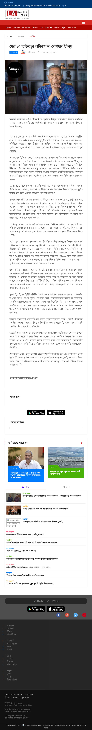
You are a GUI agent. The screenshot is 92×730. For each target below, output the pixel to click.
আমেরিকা (17, 28)
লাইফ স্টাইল (72, 28)
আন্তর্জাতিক (48, 28)
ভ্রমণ (8, 674)
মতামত (10, 658)
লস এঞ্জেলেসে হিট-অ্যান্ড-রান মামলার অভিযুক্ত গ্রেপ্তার (25, 534)
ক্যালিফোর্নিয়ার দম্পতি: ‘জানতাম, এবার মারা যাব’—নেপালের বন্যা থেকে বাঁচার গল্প (52, 496)
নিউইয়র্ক (10, 640)
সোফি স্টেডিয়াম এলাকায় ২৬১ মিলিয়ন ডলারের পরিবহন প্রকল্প (28, 567)
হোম (10, 36)
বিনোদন (35, 28)
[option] (33, 5)
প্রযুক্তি (64, 28)
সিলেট (9, 649)
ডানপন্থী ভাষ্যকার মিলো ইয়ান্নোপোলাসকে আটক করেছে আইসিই (45, 508)
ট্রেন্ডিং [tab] (68, 487)
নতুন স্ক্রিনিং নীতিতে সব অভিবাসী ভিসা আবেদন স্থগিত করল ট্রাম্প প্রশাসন (32, 559)
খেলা (41, 28)
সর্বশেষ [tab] (27, 487)
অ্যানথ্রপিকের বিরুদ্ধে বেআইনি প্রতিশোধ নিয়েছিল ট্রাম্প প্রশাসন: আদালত (31, 542)
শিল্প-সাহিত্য (12, 679)
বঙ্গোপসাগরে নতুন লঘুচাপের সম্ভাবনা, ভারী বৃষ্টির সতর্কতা (65, 472)
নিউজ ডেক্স (31, 52)
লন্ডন (9, 646)
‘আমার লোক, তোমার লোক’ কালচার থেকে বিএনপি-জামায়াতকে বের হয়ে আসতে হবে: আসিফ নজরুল (25, 475)
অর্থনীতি (57, 28)
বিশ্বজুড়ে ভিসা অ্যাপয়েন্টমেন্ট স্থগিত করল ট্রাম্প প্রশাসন (25, 575)
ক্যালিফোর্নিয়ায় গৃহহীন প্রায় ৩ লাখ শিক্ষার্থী (21, 550)
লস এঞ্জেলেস (26, 28)
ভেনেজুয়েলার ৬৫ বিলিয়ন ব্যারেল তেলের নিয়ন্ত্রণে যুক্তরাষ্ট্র (35, 6)
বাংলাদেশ (8, 28)
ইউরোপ (10, 631)
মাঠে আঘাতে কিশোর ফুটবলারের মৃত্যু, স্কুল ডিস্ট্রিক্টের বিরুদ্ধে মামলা (29, 583)
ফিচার (9, 671)
